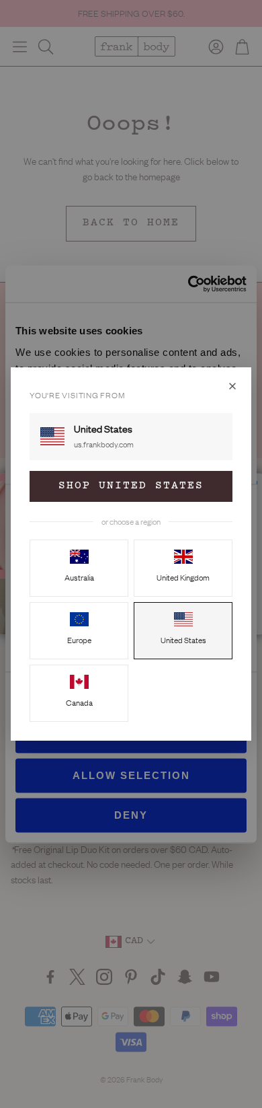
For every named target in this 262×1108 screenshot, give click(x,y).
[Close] (232, 386)
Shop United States (131, 486)
